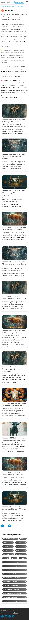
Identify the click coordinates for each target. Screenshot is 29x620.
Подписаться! (19, 2)
